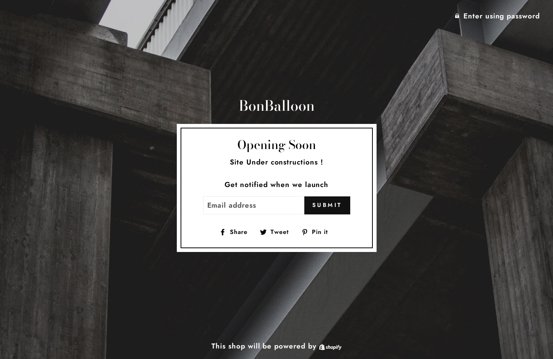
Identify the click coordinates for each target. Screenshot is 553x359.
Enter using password (501, 16)
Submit (327, 205)
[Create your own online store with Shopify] (330, 346)
